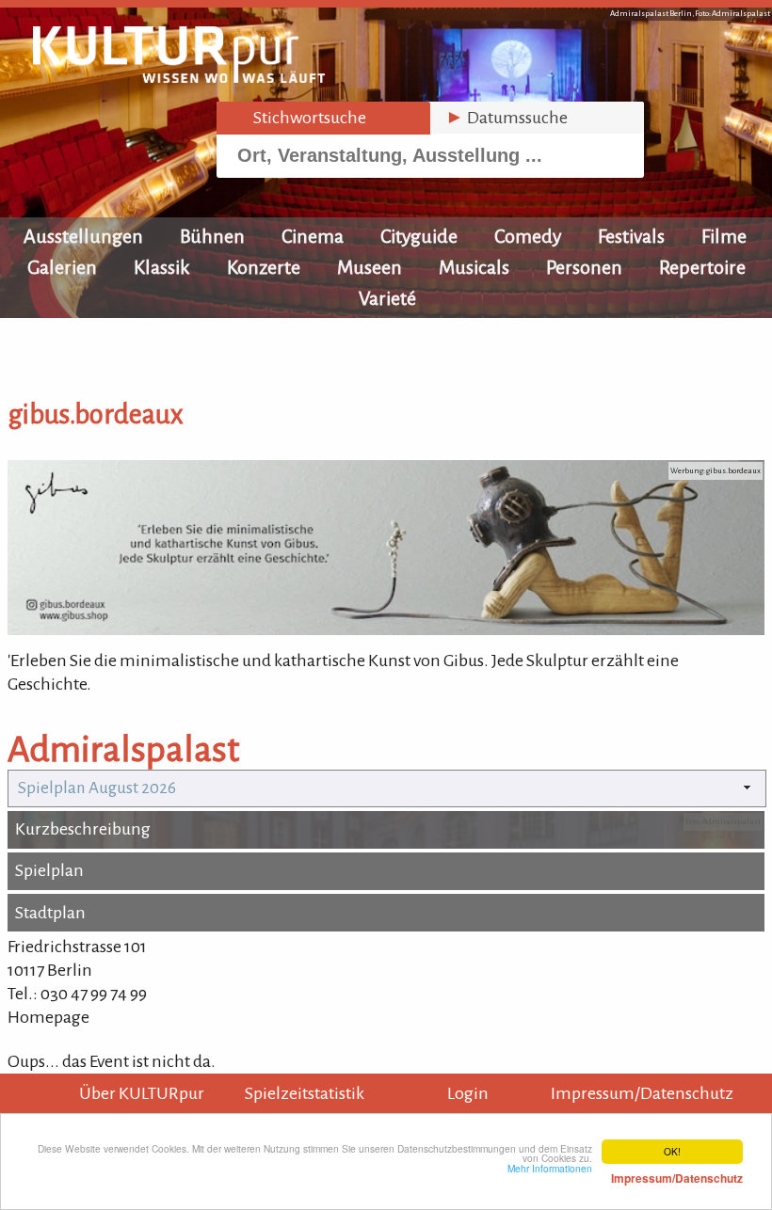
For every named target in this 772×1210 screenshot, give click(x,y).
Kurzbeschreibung (83, 829)
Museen (369, 267)
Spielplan (49, 870)
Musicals (474, 267)
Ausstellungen (83, 236)
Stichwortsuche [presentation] (299, 117)
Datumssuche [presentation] (506, 117)
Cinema (312, 236)
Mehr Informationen (625, 1173)
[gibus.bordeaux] (386, 629)
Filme (724, 236)
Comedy (527, 236)
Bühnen (212, 236)
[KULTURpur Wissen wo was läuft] (179, 77)
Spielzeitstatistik (304, 1093)
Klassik (162, 267)
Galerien (62, 267)
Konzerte (263, 267)
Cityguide (419, 236)
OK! (672, 1151)
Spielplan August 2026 (97, 788)
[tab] (323, 118)
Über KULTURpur (141, 1093)
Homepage (48, 1017)
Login (468, 1093)
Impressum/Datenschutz (642, 1093)
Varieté (387, 298)
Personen (584, 267)
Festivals (631, 236)
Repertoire (702, 267)
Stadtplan (50, 912)
